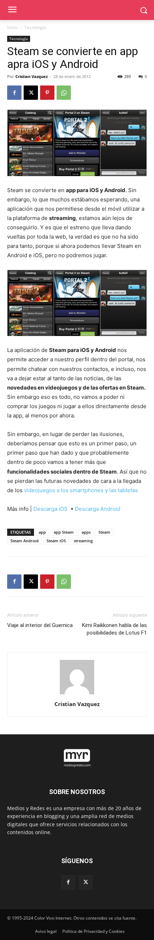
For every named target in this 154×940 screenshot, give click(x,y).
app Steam (64, 532)
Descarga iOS (51, 508)
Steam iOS (56, 540)
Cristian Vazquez (31, 76)
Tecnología (35, 27)
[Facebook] (14, 92)
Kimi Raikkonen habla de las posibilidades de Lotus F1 (114, 629)
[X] (31, 92)
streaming (83, 540)
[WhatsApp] (64, 92)
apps (86, 532)
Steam (104, 532)
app (42, 532)
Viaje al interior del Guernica (40, 625)
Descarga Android (97, 508)
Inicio (12, 27)
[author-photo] (77, 694)
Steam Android (24, 540)
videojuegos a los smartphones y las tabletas (81, 490)
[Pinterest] (47, 92)
